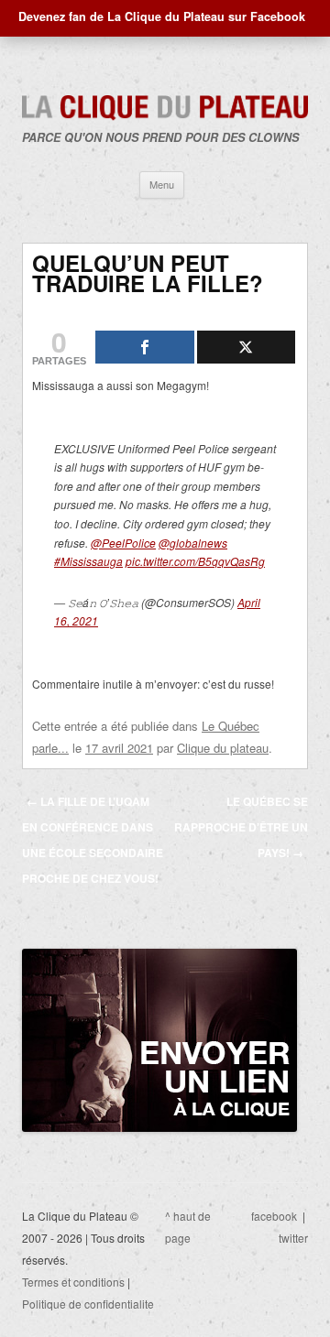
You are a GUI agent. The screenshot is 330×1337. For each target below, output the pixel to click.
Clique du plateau (223, 747)
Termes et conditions (73, 1281)
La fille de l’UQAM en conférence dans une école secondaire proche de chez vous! (92, 839)
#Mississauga (88, 561)
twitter (293, 1237)
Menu (161, 184)
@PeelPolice (123, 542)
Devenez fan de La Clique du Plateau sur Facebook (161, 16)
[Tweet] (246, 347)
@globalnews (193, 542)
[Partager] (144, 347)
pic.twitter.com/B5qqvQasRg (195, 561)
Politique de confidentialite (88, 1303)
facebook (274, 1215)
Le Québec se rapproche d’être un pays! (241, 827)
